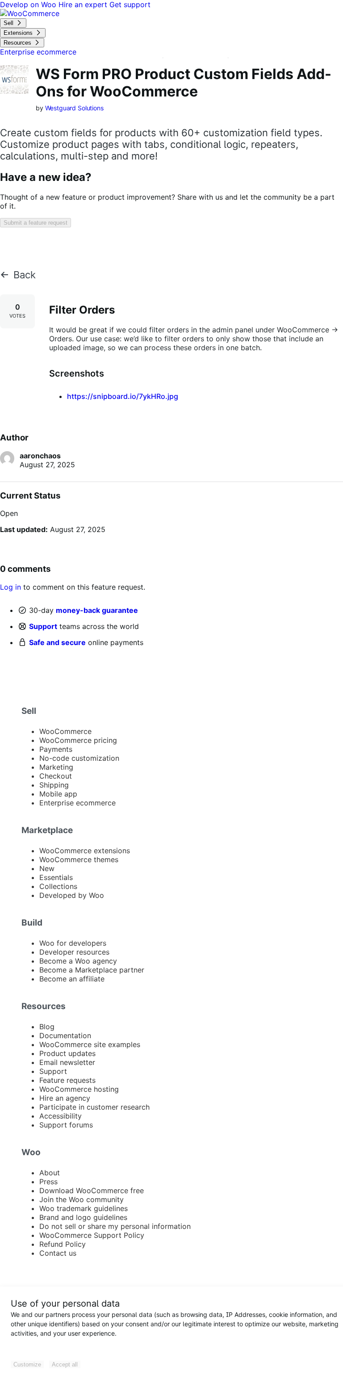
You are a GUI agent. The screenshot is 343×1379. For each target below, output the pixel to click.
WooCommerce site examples (89, 1044)
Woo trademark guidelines (83, 1208)
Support (43, 626)
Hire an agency (64, 1098)
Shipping (54, 784)
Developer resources (74, 951)
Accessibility (60, 1115)
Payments (55, 749)
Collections (58, 886)
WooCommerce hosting (79, 1089)
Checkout (55, 775)
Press (48, 1181)
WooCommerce (65, 731)
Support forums (66, 1124)
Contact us (57, 1253)
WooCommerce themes (78, 859)
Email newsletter (67, 1062)
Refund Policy (62, 1244)
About (49, 1172)
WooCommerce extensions (84, 850)
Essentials (56, 877)
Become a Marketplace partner (91, 969)
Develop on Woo (29, 4)
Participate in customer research (94, 1106)
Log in (10, 587)
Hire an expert (84, 4)
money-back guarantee (97, 610)
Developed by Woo (71, 895)
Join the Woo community (81, 1199)
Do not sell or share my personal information (115, 1226)
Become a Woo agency (78, 960)
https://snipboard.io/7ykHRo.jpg (122, 396)
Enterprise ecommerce (77, 802)
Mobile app (58, 793)
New (46, 868)
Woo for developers (72, 943)
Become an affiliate (72, 978)
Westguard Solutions (74, 108)
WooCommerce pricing (78, 740)
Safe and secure (57, 642)
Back (24, 274)
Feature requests (67, 1080)
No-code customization (79, 758)
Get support (130, 4)
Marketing (56, 767)
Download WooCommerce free (91, 1190)
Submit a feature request (35, 222)
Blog (46, 1026)
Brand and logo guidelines (83, 1217)
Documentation (65, 1035)
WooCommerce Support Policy (91, 1235)
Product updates (67, 1053)
